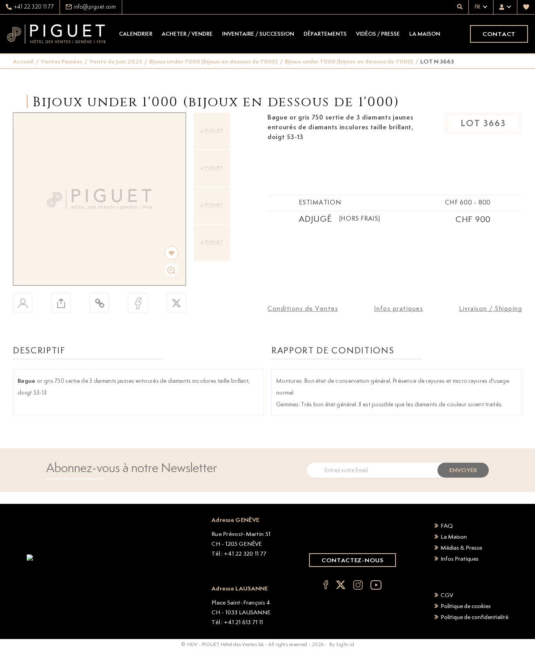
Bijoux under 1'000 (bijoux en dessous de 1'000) (213, 61)
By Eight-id (341, 644)
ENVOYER (463, 470)
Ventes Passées (61, 61)
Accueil (23, 61)
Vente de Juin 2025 (115, 61)
